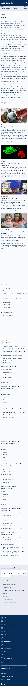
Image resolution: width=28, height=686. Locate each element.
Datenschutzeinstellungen (6, 674)
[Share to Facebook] (5, 103)
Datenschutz (3, 673)
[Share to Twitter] (7, 103)
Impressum (3, 671)
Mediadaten (3, 678)
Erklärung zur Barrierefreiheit (7, 676)
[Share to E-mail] (2, 103)
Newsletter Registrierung (6, 681)
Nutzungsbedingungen (5, 679)
